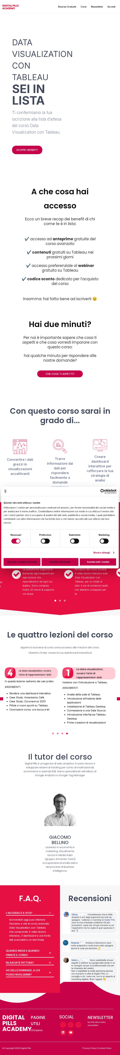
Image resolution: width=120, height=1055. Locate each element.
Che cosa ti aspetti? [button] (60, 373)
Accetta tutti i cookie (98, 562)
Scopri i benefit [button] (27, 149)
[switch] (45, 541)
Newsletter (97, 6)
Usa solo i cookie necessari (22, 562)
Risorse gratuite (67, 6)
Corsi (84, 6)
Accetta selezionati (60, 562)
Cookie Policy (104, 1048)
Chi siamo (37, 1030)
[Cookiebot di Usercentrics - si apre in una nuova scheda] (102, 491)
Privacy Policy (89, 1048)
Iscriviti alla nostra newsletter (97, 1024)
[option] (86, 570)
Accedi (111, 6)
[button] (1, 698)
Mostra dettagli (101, 552)
